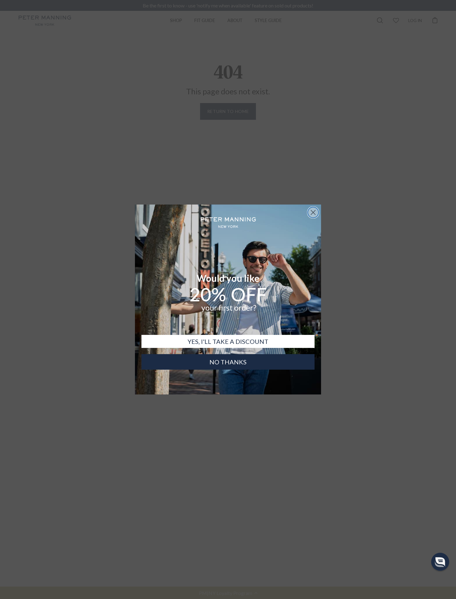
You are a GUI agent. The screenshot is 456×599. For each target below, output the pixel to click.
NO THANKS (228, 362)
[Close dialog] (313, 212)
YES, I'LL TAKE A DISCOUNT (228, 341)
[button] (440, 562)
